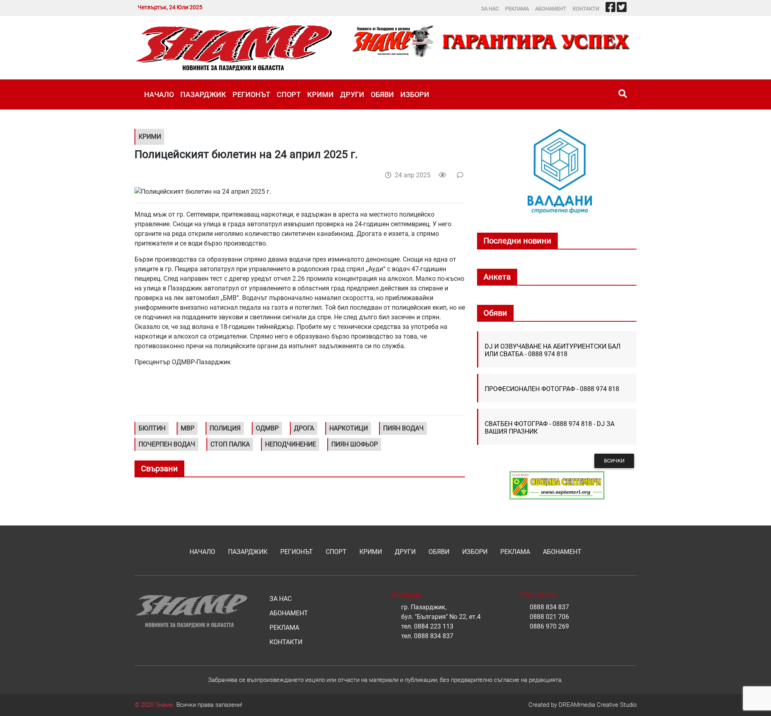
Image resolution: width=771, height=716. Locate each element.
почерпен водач (167, 444)
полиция (225, 428)
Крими (320, 94)
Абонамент (550, 9)
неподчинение (290, 444)
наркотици (348, 428)
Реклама (517, 9)
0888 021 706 (549, 617)
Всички (614, 461)
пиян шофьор (354, 444)
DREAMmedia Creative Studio (597, 704)
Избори (414, 94)
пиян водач (403, 428)
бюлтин (152, 428)
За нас (490, 9)
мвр (187, 428)
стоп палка (230, 444)
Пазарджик (203, 94)
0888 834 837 (433, 636)
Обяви (382, 94)
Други (352, 94)
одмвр (267, 428)
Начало (159, 94)
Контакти (586, 9)
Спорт (289, 94)
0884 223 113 (433, 626)
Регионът (251, 94)
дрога (304, 428)
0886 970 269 (549, 626)
